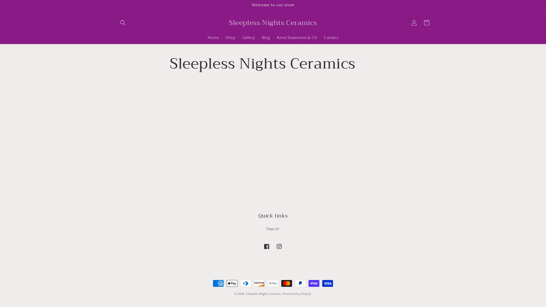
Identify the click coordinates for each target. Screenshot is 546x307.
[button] (123, 22)
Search (273, 229)
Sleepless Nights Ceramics (264, 294)
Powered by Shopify (297, 294)
